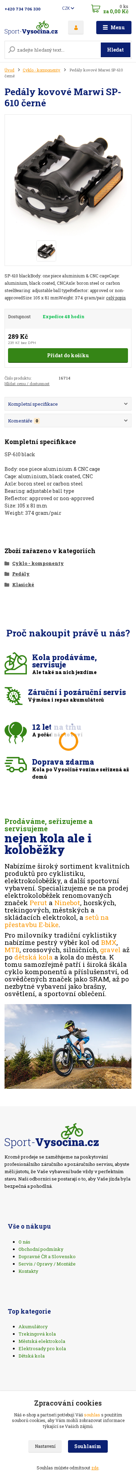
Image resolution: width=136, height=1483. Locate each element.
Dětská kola (31, 1356)
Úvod (9, 69)
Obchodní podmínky (40, 1249)
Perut (38, 902)
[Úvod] (31, 28)
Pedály (21, 574)
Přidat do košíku (68, 355)
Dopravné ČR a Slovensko (47, 1256)
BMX (108, 942)
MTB (12, 949)
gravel (110, 949)
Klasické (23, 584)
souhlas (92, 1414)
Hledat (115, 49)
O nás (24, 1242)
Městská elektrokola (41, 1341)
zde (94, 1467)
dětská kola (33, 957)
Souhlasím (87, 1446)
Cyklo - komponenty (41, 69)
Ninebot (67, 902)
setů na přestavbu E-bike (57, 921)
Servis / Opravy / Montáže (47, 1264)
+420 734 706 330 (22, 9)
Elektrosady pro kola (42, 1348)
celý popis (116, 297)
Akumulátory (33, 1326)
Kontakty (28, 1271)
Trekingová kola (37, 1334)
